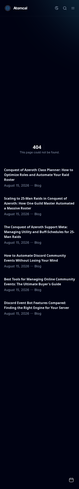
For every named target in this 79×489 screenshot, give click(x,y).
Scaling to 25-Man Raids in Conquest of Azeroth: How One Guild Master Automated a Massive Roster (39, 203)
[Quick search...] (65, 8)
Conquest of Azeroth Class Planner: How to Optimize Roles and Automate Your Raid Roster (38, 175)
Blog (37, 185)
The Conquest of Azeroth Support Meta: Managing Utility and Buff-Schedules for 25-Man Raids (39, 232)
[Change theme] (56, 8)
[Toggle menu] (73, 8)
